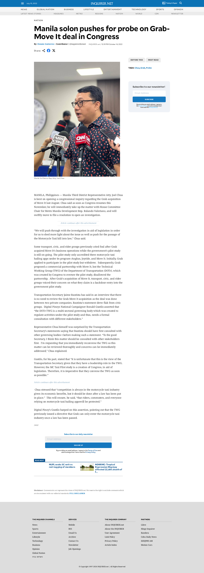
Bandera (145, 532)
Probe (149, 68)
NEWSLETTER (177, 13)
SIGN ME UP (78, 445)
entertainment (113, 9)
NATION (119, 13)
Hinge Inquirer (148, 528)
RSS (70, 528)
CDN (157, 13)
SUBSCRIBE (149, 99)
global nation (45, 9)
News (24, 9)
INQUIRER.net (94, 44)
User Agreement (112, 532)
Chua (137, 68)
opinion (178, 9)
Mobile (72, 524)
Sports (35, 528)
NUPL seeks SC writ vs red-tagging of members (62, 465)
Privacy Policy (90, 452)
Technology (37, 541)
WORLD (138, 13)
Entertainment (39, 532)
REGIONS (99, 13)
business (69, 9)
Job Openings (75, 549)
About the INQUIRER (114, 528)
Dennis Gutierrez (45, 44)
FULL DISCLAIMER (77, 493)
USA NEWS (37, 557)
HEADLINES (59, 13)
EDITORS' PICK (137, 60)
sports (160, 9)
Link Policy (110, 537)
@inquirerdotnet (77, 44)
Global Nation (38, 553)
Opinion (36, 549)
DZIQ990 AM (147, 541)
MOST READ (153, 60)
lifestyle (89, 9)
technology (139, 9)
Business (36, 545)
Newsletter (73, 545)
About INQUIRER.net (114, 524)
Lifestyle (36, 537)
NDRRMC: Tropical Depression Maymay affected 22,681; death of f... (108, 468)
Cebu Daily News (149, 537)
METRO (79, 13)
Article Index (111, 545)
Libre (143, 524)
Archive (72, 537)
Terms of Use (93, 450)
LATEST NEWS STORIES (31, 13)
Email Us (73, 532)
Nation (38, 20)
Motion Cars (146, 545)
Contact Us (73, 541)
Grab (142, 68)
